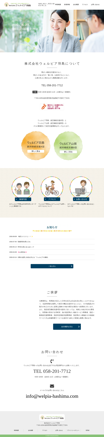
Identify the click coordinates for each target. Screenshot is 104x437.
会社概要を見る (67, 326)
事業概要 (58, 4)
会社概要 (76, 4)
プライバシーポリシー (73, 430)
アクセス (85, 4)
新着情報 (67, 4)
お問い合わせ (95, 4)
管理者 (87, 430)
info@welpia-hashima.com (52, 396)
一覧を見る (52, 266)
